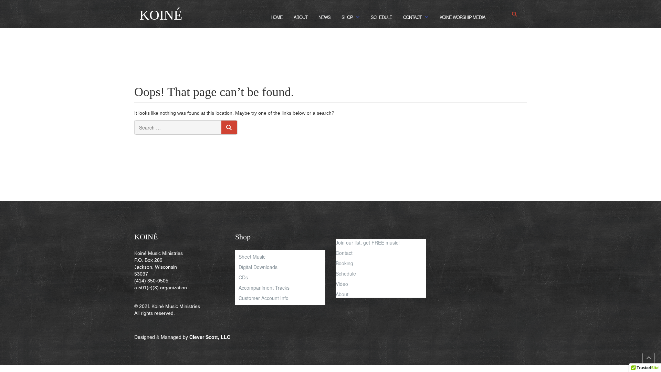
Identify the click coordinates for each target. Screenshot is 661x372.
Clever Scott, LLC (209, 336)
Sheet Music (252, 256)
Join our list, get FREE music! (368, 242)
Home (277, 17)
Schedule (381, 17)
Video (342, 283)
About (300, 17)
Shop (347, 17)
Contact (412, 17)
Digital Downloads (258, 267)
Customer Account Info (263, 297)
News (324, 17)
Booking (344, 263)
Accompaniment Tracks (264, 287)
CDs (243, 277)
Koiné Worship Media (462, 17)
